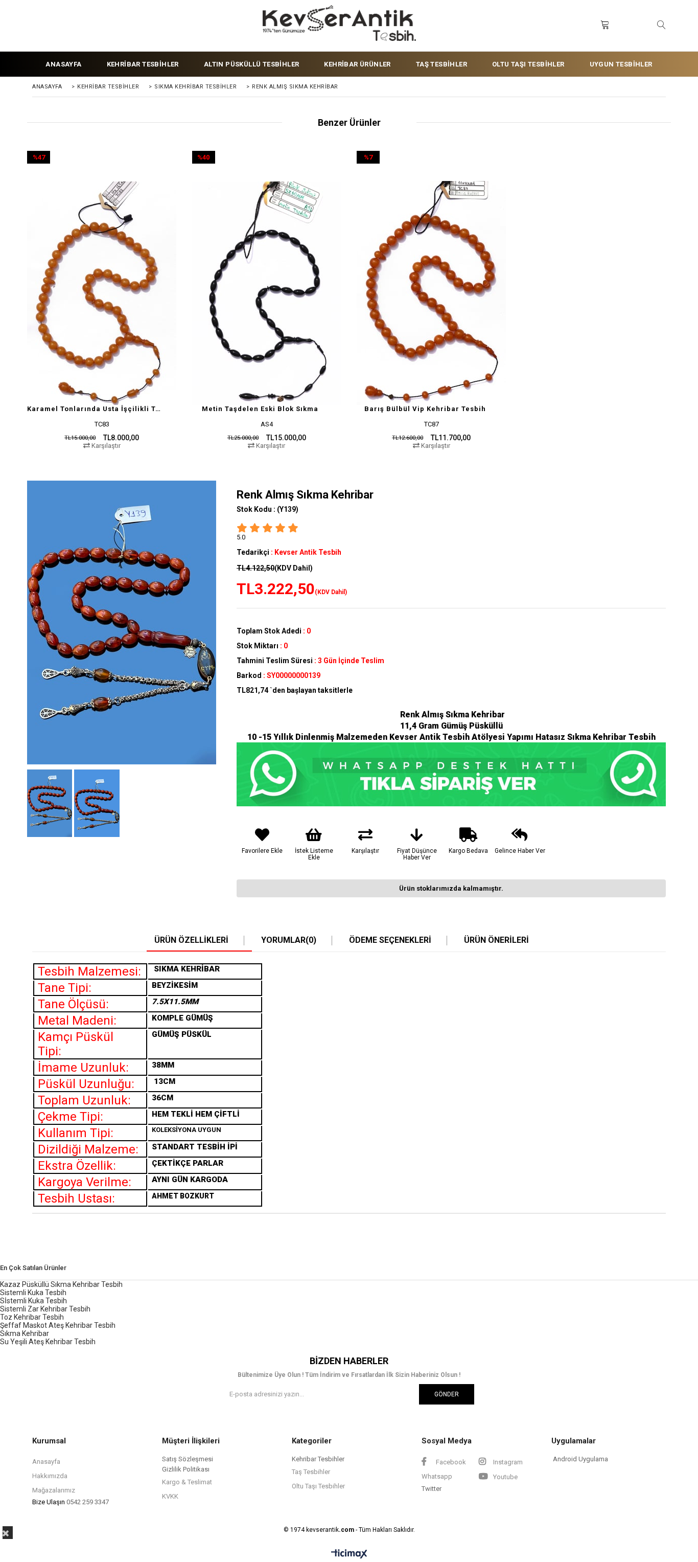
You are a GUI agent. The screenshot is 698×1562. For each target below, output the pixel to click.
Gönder (446, 1394)
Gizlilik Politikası (186, 1469)
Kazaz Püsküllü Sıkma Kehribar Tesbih (61, 1284)
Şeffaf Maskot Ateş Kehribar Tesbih (57, 1325)
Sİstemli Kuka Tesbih (33, 1301)
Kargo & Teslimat (187, 1482)
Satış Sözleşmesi (187, 1459)
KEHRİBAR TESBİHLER (143, 64)
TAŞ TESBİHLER (441, 64)
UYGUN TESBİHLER (621, 64)
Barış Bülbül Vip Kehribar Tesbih (425, 409)
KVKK (170, 1496)
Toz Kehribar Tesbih (32, 1317)
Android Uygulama (580, 1459)
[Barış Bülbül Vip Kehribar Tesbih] (431, 293)
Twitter (431, 1488)
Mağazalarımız (53, 1490)
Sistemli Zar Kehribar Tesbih (45, 1309)
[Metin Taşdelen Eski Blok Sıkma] (267, 293)
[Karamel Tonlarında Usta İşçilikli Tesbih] (102, 293)
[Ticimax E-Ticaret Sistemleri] (349, 1554)
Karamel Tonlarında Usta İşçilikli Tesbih (95, 409)
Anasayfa (46, 1461)
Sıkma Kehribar (24, 1333)
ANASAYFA (63, 64)
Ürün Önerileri (496, 940)
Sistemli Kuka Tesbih (33, 1292)
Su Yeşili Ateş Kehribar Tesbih (48, 1342)
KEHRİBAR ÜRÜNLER (357, 64)
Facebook (450, 1462)
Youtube (505, 1477)
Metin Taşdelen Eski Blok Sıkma (260, 409)
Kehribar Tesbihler (318, 1459)
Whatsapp (437, 1476)
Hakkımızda (49, 1476)
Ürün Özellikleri (191, 940)
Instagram (507, 1462)
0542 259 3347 (87, 1502)
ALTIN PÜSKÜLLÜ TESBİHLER (251, 64)
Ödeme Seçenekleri (390, 940)
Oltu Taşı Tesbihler (318, 1486)
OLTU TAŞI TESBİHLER (528, 64)
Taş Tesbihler (311, 1472)
